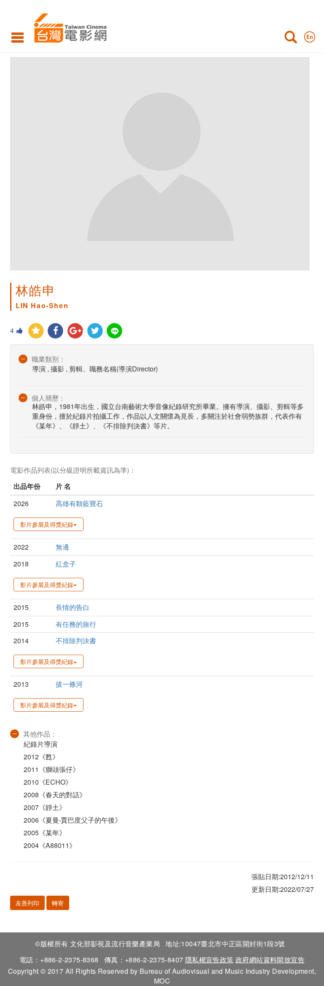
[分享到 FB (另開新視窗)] (56, 331)
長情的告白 (72, 607)
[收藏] (36, 331)
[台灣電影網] (68, 26)
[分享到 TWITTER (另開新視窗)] (95, 331)
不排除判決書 (76, 640)
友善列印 (27, 903)
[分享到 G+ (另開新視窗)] (75, 331)
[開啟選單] (17, 37)
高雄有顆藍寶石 (79, 503)
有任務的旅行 (76, 624)
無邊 (62, 547)
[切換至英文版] (309, 35)
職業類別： (48, 359)
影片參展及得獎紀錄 (46, 524)
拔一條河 (69, 684)
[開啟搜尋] (290, 39)
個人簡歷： (48, 398)
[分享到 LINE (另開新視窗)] (115, 331)
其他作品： (40, 734)
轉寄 (58, 903)
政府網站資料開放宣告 (270, 959)
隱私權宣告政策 (209, 959)
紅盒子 (66, 564)
